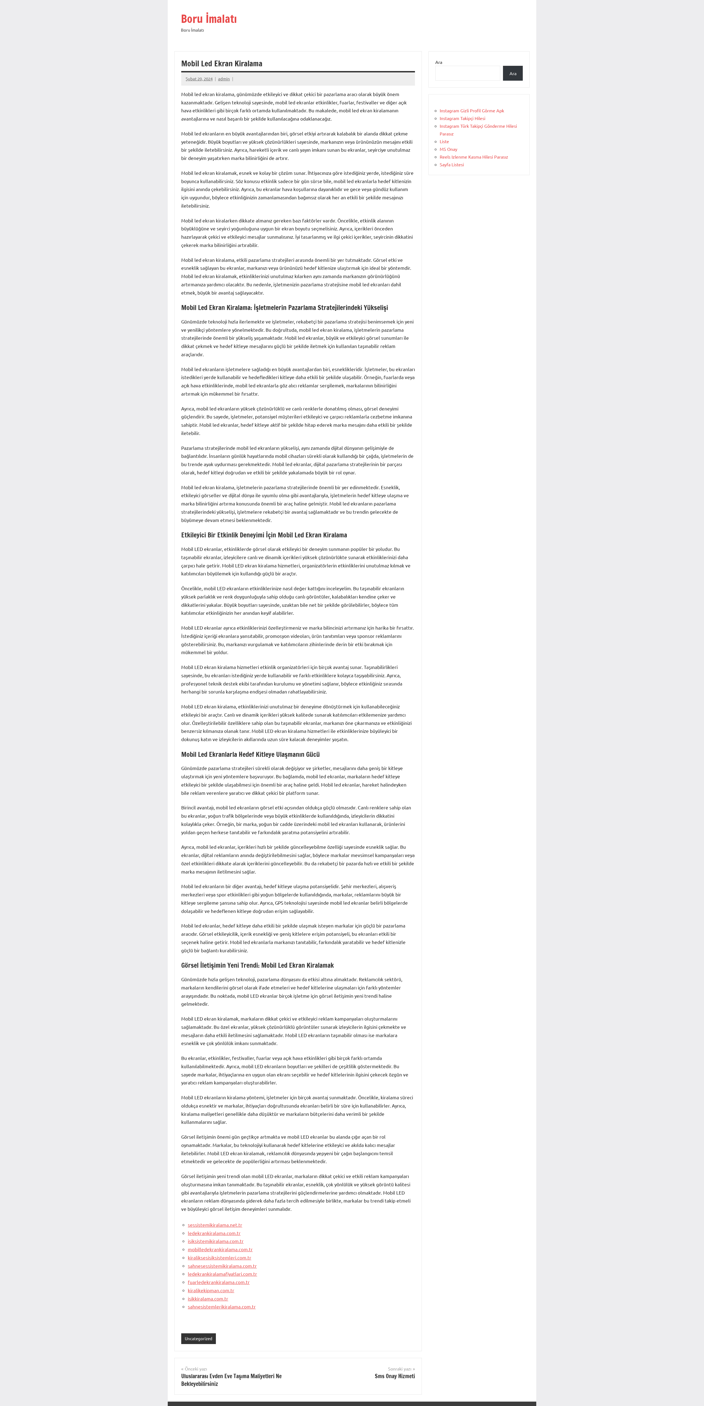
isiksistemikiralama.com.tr (216, 1241)
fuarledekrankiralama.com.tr (219, 1282)
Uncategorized (198, 1338)
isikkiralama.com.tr (208, 1298)
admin (224, 78)
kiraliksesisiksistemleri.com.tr (219, 1257)
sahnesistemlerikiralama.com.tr (222, 1306)
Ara (438, 62)
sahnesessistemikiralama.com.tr (222, 1266)
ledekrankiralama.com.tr (214, 1233)
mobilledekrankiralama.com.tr (220, 1249)
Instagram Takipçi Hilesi (462, 118)
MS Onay (448, 149)
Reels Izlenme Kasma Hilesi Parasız (474, 156)
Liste (444, 141)
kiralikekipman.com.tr (211, 1290)
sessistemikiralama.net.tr (215, 1225)
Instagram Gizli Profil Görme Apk (472, 110)
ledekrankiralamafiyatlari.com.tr (222, 1274)
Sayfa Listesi (452, 164)
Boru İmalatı (209, 18)
